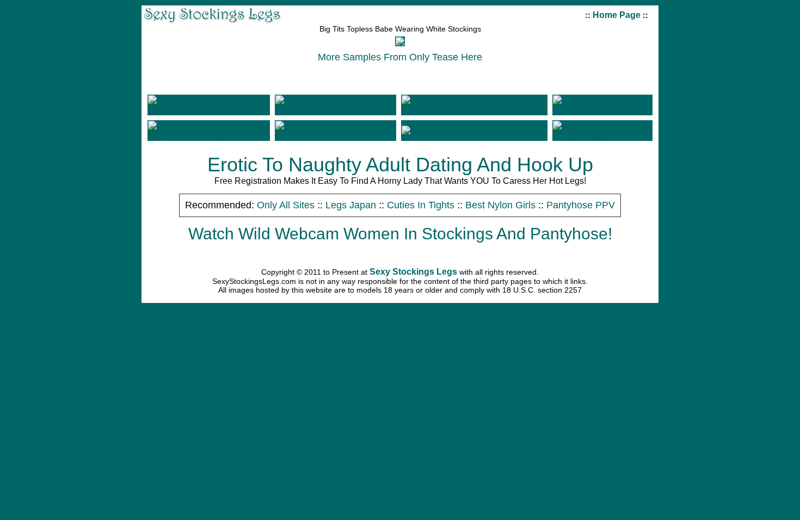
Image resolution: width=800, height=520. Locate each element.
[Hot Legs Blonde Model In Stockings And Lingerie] (208, 135)
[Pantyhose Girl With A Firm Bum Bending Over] (335, 109)
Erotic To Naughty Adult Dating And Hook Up (400, 164)
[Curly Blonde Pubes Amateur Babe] (602, 135)
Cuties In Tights (422, 205)
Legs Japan (352, 205)
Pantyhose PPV (580, 205)
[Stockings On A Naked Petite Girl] (469, 130)
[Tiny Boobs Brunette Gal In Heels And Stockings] (335, 135)
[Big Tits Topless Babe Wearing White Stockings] (400, 42)
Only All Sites (287, 205)
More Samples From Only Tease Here (400, 57)
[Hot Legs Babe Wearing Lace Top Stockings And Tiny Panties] (474, 109)
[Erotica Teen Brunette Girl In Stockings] (602, 109)
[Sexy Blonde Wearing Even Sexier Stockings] (208, 109)
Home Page (617, 15)
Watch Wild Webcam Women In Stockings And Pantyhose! (400, 234)
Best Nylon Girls (501, 205)
